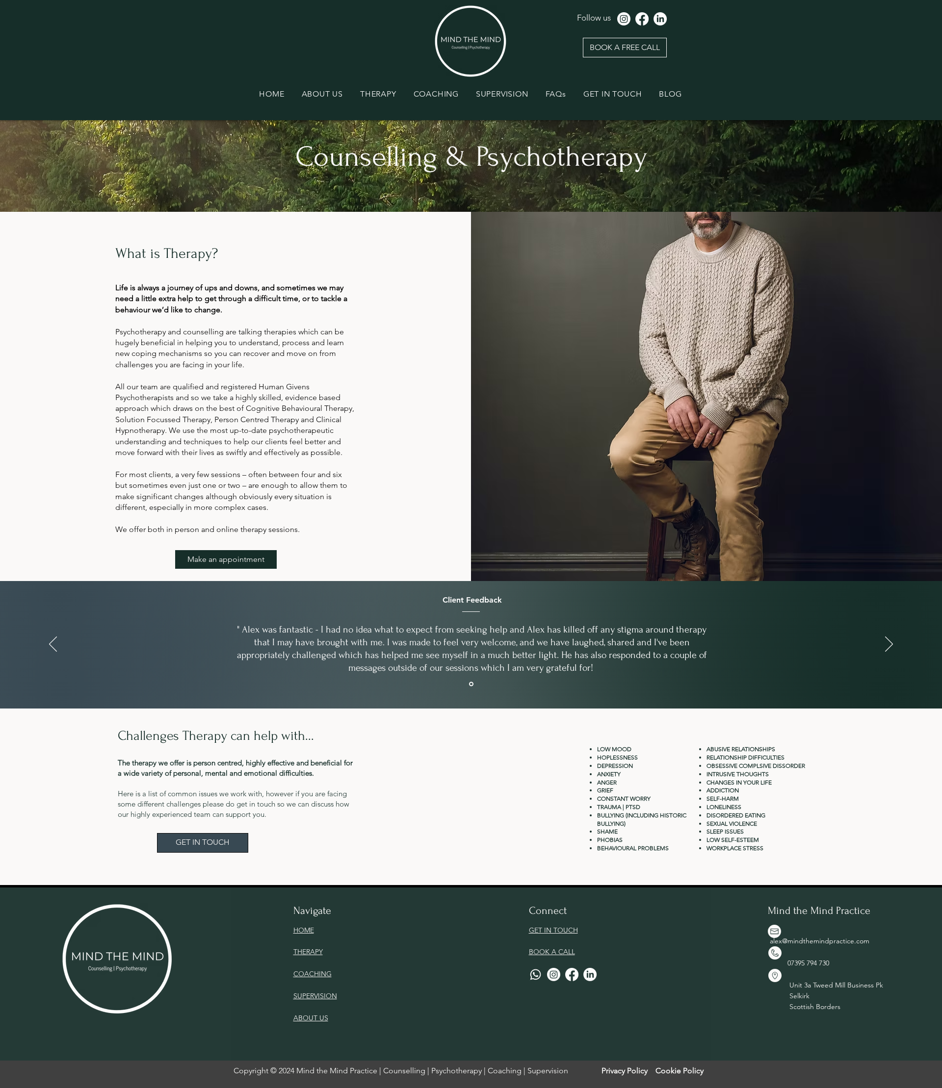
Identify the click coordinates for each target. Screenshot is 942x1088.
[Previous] (53, 644)
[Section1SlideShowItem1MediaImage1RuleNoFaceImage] (471, 684)
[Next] (889, 644)
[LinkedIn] (660, 18)
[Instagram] (623, 18)
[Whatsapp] (535, 974)
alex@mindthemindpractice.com (819, 940)
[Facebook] (642, 18)
